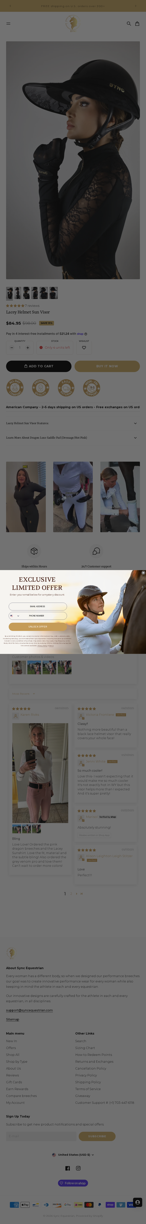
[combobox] (14, 616)
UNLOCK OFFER (38, 626)
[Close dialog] (143, 572)
